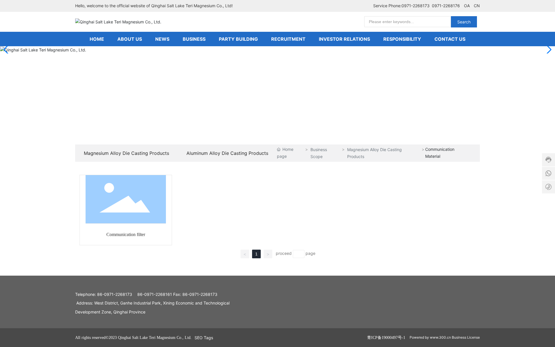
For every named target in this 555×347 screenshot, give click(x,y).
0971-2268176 (446, 5)
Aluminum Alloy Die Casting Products (227, 153)
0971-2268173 (416, 5)
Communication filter (125, 234)
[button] (548, 49)
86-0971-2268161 (154, 294)
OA (467, 5)
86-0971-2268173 (114, 294)
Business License (466, 337)
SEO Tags (204, 337)
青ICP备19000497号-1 (386, 337)
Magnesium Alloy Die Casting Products (126, 153)
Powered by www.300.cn (430, 337)
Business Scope (318, 153)
